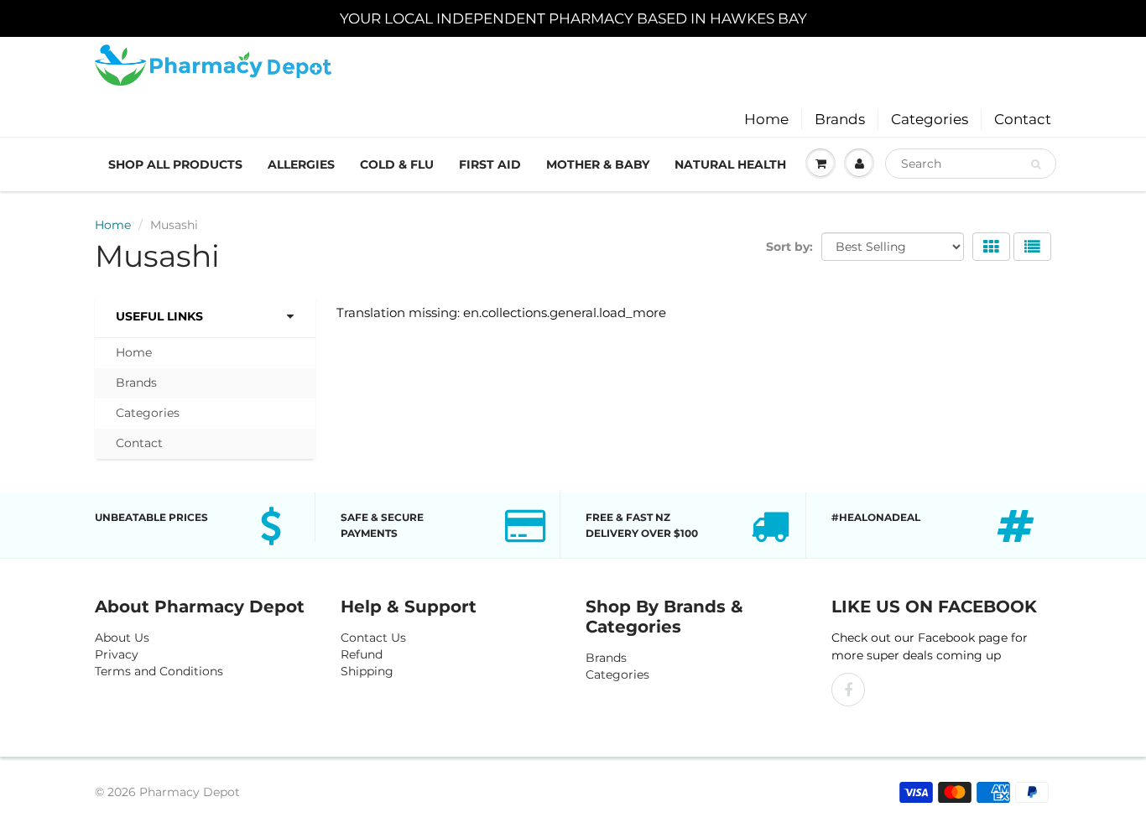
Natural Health (730, 164)
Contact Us (373, 637)
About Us (122, 637)
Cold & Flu (397, 164)
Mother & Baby (597, 164)
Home (766, 119)
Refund (362, 654)
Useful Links (159, 316)
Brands (840, 119)
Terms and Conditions (159, 671)
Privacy (116, 654)
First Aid (490, 164)
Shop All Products (175, 164)
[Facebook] (848, 689)
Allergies (301, 164)
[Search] (1035, 164)
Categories (929, 119)
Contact (1022, 119)
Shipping (367, 671)
